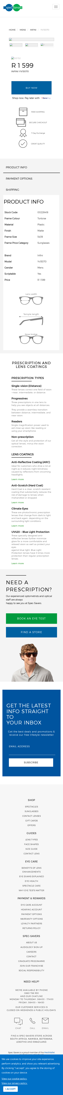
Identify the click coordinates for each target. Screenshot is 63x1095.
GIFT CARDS (31, 820)
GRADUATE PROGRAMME (31, 961)
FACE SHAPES (31, 844)
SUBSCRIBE (31, 762)
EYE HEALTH (31, 881)
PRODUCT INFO (16, 167)
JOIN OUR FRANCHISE (31, 966)
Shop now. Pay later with (27, 98)
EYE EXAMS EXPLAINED (31, 876)
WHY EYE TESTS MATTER (31, 890)
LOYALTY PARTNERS (31, 923)
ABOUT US (31, 942)
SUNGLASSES (31, 811)
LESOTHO (21, 1042)
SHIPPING (12, 189)
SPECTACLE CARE (31, 886)
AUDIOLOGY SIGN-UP (32, 947)
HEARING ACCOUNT (31, 909)
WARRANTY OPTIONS (31, 919)
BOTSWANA (45, 1039)
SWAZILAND (39, 1042)
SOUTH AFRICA (18, 1039)
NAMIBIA (33, 1039)
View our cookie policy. (14, 1078)
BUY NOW (31, 87)
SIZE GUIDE (31, 849)
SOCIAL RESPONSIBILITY (31, 970)
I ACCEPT (10, 1089)
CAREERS (31, 952)
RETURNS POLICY (31, 928)
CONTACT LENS (31, 853)
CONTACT (31, 956)
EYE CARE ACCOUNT (31, 905)
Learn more (17, 479)
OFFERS (31, 825)
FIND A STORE (31, 632)
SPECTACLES (31, 806)
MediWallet (49, 1052)
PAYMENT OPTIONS (19, 178)
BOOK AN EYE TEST (31, 618)
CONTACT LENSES (31, 816)
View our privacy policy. (14, 1083)
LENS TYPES (31, 839)
